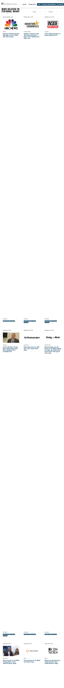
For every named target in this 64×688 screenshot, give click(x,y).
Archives (34, 11)
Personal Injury (5, 321)
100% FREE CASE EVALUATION (48, 4)
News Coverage (12, 321)
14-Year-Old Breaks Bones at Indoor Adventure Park (52, 34)
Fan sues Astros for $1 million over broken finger (32, 661)
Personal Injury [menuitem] (32, 4)
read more (5, 319)
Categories (51, 11)
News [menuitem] (39, 4)
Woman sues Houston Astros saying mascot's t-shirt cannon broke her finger (52, 661)
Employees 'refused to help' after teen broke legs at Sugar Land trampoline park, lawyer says (32, 36)
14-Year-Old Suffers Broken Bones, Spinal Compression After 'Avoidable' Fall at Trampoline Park (10, 349)
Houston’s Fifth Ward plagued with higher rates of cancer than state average (11, 35)
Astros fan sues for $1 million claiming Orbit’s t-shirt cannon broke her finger (11, 661)
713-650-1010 (60, 4)
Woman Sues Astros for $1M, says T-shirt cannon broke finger (32, 348)
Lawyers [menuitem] (24, 4)
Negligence (26, 322)
